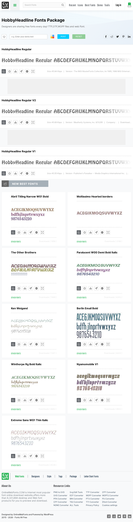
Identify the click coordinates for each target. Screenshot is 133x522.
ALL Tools (74, 505)
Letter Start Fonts (91, 477)
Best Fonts (90, 5)
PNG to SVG (59, 492)
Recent (72, 5)
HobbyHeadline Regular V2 (19, 100)
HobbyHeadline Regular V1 (19, 151)
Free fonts (6, 5)
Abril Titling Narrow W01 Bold (30, 196)
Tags (60, 477)
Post (63, 36)
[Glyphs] (21, 71)
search (62, 5)
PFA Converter (60, 498)
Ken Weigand (19, 308)
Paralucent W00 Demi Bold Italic (97, 252)
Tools (107, 5)
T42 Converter (76, 502)
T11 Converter (92, 502)
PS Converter (108, 498)
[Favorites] (9, 71)
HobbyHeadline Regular (17, 49)
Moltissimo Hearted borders (95, 196)
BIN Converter (76, 498)
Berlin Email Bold (87, 308)
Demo (100, 5)
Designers (35, 477)
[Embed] (27, 71)
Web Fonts (19, 477)
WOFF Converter (93, 495)
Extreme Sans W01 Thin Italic (29, 420)
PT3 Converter (92, 498)
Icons (80, 5)
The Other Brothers (23, 252)
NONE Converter (61, 505)
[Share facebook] (106, 36)
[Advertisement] (66, 86)
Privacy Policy (92, 505)
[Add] (4, 71)
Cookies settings (109, 505)
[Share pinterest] (123, 36)
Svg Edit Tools (76, 492)
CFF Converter (60, 502)
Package (73, 477)
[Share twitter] (117, 36)
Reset (79, 36)
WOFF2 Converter (110, 495)
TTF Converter (92, 492)
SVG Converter (60, 495)
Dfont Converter (109, 502)
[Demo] (33, 71)
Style (49, 477)
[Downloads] (15, 71)
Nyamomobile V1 (87, 364)
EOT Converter (76, 495)
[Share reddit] (112, 36)
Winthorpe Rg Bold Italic (26, 364)
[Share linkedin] (129, 36)
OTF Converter (109, 492)
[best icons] (5, 183)
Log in (118, 5)
